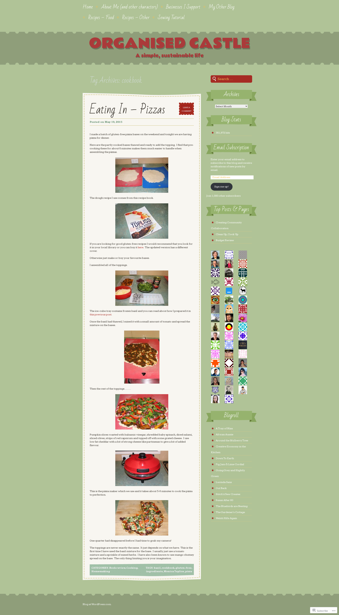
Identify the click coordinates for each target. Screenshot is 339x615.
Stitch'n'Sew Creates (228, 494)
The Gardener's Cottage (230, 512)
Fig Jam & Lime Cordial (230, 464)
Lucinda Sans (224, 482)
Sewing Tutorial (171, 17)
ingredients (154, 571)
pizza (188, 571)
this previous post (100, 314)
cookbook (168, 568)
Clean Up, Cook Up (227, 234)
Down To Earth (225, 458)
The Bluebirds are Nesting (232, 506)
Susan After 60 (224, 500)
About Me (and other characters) (129, 6)
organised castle (169, 43)
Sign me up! (221, 186)
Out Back (221, 488)
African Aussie (224, 434)
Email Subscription (231, 148)
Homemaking (100, 571)
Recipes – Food (101, 17)
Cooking (132, 568)
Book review (117, 568)
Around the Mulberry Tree (232, 440)
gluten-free (184, 568)
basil (157, 568)
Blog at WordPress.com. (97, 604)
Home (88, 6)
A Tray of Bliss (224, 428)
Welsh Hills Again (226, 518)
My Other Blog (221, 6)
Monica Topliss (174, 571)
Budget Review (225, 240)
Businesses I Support (183, 6)
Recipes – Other (136, 17)
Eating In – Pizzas (127, 109)
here (140, 247)
